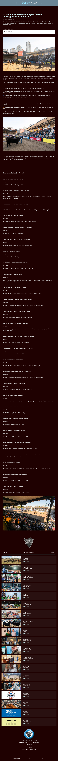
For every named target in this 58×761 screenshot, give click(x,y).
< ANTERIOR (5, 552)
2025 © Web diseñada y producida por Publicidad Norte (29, 758)
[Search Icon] (41, 3)
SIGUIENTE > (53, 552)
